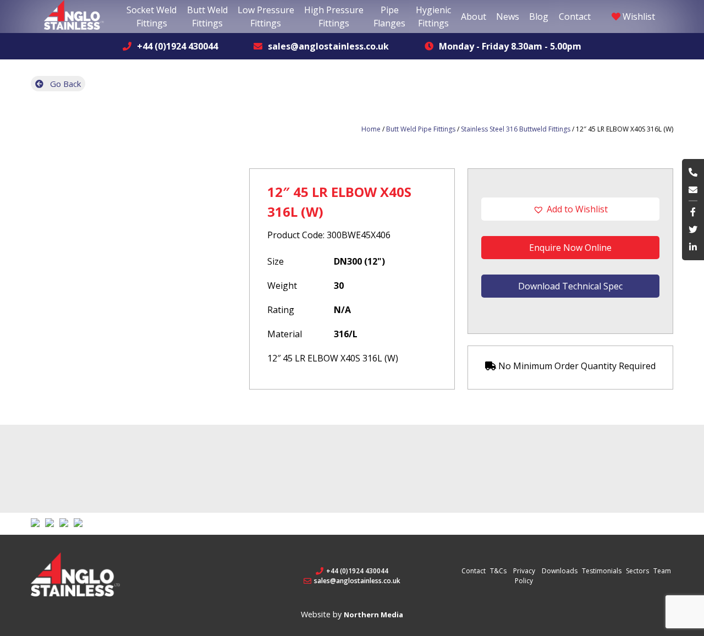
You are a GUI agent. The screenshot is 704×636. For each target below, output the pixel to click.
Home (371, 129)
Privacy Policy (524, 575)
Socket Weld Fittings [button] (152, 16)
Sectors (637, 570)
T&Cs (498, 570)
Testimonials (602, 570)
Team (662, 570)
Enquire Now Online (570, 248)
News (507, 16)
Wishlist (637, 16)
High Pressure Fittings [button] (334, 16)
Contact (575, 16)
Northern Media (373, 614)
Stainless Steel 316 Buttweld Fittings (515, 129)
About (473, 16)
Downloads (560, 570)
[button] (570, 209)
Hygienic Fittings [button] (433, 16)
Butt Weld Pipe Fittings (420, 129)
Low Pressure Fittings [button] (266, 16)
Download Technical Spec (570, 286)
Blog (538, 16)
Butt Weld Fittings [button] (207, 16)
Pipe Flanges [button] (389, 16)
